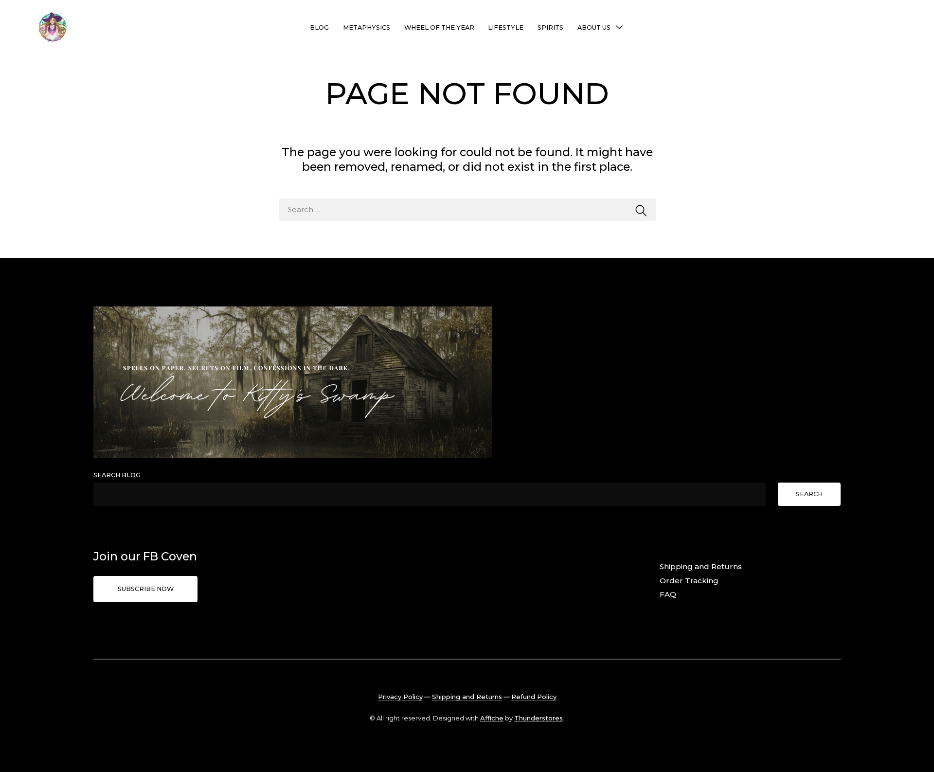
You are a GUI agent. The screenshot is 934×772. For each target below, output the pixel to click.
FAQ (668, 594)
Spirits (550, 27)
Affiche (491, 718)
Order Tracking (689, 580)
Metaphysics (366, 27)
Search (809, 494)
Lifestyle (505, 27)
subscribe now (146, 588)
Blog (319, 27)
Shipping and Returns (701, 566)
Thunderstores (538, 718)
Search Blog (117, 475)
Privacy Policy (400, 696)
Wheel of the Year (439, 27)
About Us (594, 27)
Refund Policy (534, 696)
